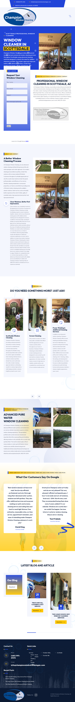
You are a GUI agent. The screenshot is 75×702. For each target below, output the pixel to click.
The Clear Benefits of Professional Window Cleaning (18, 684)
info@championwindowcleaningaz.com (41, 2)
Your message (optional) (14, 101)
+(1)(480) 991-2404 (20, 2)
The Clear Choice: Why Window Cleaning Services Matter (19, 681)
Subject (9, 95)
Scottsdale (59, 652)
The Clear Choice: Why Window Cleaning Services (61, 616)
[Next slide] (39, 396)
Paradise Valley (47, 652)
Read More (36, 610)
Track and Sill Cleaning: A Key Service (37, 604)
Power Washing (36, 656)
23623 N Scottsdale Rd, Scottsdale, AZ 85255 (26, 5)
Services (31, 652)
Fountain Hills (46, 655)
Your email (10, 89)
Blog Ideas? (12, 587)
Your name (10, 82)
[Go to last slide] (32, 396)
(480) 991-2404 (15, 656)
